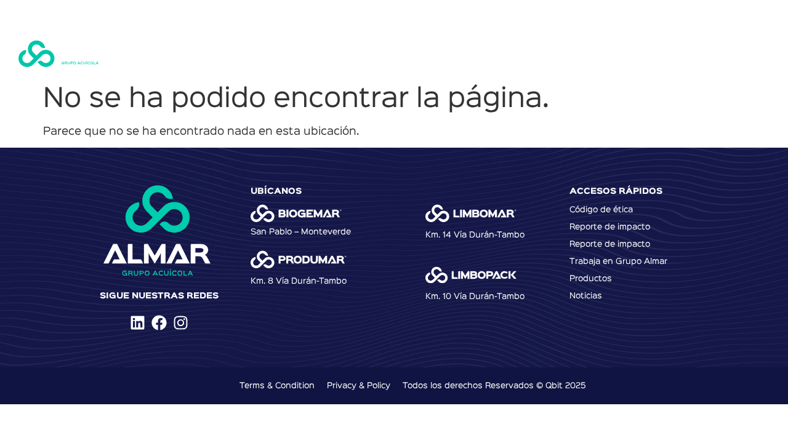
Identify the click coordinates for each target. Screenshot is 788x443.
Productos (326, 52)
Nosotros (253, 52)
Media (675, 52)
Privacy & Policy (358, 385)
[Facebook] (159, 322)
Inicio (194, 52)
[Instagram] (180, 322)
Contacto (615, 52)
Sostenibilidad (411, 52)
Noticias (549, 52)
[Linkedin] (137, 322)
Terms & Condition (277, 385)
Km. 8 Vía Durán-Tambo (299, 281)
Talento (488, 52)
